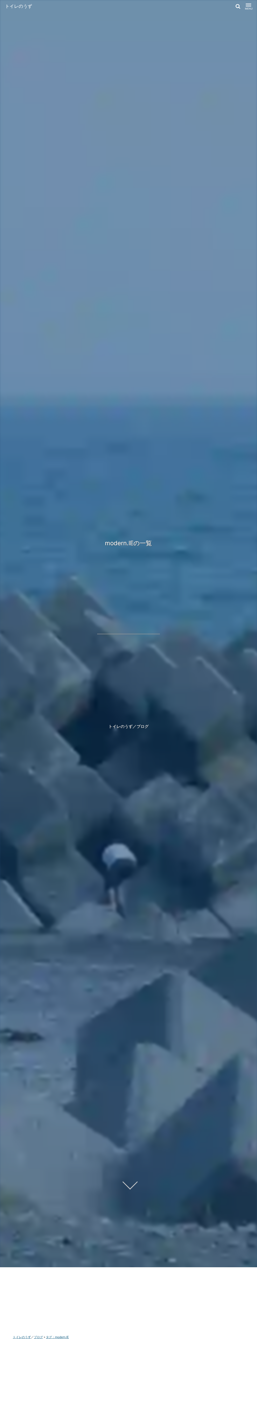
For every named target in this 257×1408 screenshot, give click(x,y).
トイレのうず (18, 6)
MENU (248, 8)
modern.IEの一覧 (128, 543)
